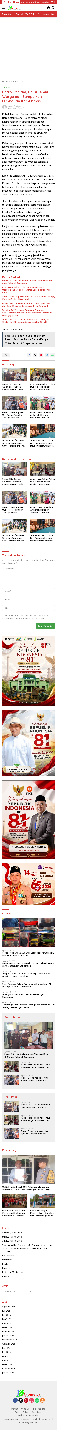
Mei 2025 (6, 1356)
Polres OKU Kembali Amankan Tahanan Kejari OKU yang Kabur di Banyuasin (27, 281)
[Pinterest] (26, 1400)
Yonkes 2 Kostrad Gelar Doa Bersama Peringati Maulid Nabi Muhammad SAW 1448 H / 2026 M (25, 320)
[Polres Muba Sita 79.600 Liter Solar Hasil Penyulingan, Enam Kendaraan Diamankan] (28, 932)
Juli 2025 (6, 1348)
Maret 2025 (7, 1364)
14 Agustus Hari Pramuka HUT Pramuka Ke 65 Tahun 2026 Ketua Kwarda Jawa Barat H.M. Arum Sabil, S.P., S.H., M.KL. (27, 1248)
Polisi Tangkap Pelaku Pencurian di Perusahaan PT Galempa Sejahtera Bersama (26, 985)
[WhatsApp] (37, 1400)
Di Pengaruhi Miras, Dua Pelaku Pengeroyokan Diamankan (24, 995)
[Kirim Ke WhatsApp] (52, 355)
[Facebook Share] (29, 355)
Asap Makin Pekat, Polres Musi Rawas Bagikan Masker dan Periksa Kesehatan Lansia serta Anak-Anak (26, 290)
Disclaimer (7, 1259)
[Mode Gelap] (48, 7)
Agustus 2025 (8, 1343)
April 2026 (7, 1323)
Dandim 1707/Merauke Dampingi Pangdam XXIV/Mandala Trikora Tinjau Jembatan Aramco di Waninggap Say (27, 313)
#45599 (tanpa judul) (12, 1236)
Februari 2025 (8, 1368)
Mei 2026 (6, 1319)
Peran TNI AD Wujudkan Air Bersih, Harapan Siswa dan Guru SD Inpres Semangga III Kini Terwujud (26, 304)
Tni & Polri (7, 87)
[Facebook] (15, 1400)
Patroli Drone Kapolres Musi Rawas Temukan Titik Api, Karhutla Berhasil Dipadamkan (28, 298)
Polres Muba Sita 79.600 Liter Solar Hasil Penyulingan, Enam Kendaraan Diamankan (28, 954)
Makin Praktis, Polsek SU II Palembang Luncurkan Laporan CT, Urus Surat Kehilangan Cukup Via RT (26, 1188)
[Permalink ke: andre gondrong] (4, 107)
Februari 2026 (8, 1331)
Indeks (5, 1264)
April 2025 (7, 1360)
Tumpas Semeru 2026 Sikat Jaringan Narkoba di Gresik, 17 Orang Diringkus (26, 975)
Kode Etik (6, 1268)
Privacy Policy (8, 1276)
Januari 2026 (8, 1335)
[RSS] (42, 1400)
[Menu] (4, 7)
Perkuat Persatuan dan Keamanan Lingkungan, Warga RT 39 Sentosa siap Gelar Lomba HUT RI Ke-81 (14, 1213)
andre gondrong (14, 106)
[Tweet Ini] (35, 355)
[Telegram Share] (47, 355)
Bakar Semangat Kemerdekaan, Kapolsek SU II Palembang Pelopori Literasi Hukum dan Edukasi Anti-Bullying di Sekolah (42, 1213)
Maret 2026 (7, 1327)
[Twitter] (20, 1400)
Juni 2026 (6, 1315)
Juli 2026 (6, 1310)
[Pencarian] (53, 7)
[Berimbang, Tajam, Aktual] (14, 7)
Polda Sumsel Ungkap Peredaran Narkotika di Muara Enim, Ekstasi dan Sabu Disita (28, 964)
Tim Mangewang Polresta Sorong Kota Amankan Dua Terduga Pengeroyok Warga (28, 1006)
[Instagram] (31, 1400)
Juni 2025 (6, 1352)
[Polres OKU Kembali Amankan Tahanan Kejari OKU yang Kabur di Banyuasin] (14, 375)
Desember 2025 (9, 1339)
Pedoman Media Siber (12, 1272)
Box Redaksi (8, 1255)
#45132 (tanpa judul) (12, 1240)
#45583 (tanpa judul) (12, 1232)
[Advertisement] (28, 47)
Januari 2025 (8, 1372)
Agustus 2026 (8, 1306)
